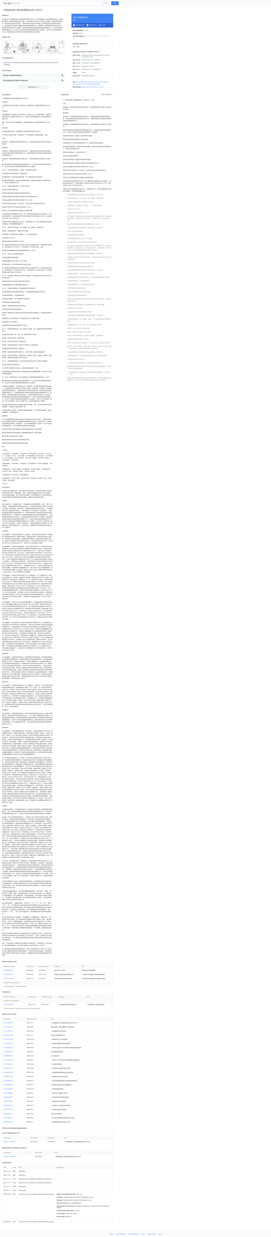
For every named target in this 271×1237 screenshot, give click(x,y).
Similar (103, 25)
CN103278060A (8, 970)
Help (160, 1234)
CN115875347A (8, 1043)
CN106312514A (8, 1035)
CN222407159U (8, 1072)
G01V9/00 (9, 62)
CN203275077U (8, 974)
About (111, 1234)
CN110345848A (8, 978)
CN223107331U (8, 1105)
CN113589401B (8, 1023)
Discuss (100, 87)
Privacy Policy (152, 1234)
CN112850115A (8, 1064)
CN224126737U (8, 1109)
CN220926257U (8, 1113)
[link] (33, 64)
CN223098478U (8, 1085)
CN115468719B (8, 1047)
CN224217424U (8, 1068)
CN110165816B (8, 1027)
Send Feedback (121, 1234)
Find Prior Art (93, 25)
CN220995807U (8, 1097)
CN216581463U (8, 1051)
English (86, 30)
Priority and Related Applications (90, 84)
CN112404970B (8, 1060)
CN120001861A (8, 1080)
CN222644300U (8, 1122)
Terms (143, 1234)
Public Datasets (133, 1234)
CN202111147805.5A (9, 1141)
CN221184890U (8, 1093)
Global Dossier (93, 87)
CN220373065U (8, 1056)
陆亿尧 (81, 33)
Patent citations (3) (81, 82)
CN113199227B (8, 1031)
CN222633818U (8, 1089)
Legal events (99, 82)
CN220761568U (8, 1101)
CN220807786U (8, 1076)
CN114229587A (8, 1004)
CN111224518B (8, 1039)
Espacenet (85, 87)
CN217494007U (8, 1118)
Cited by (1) (91, 82)
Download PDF (80, 25)
